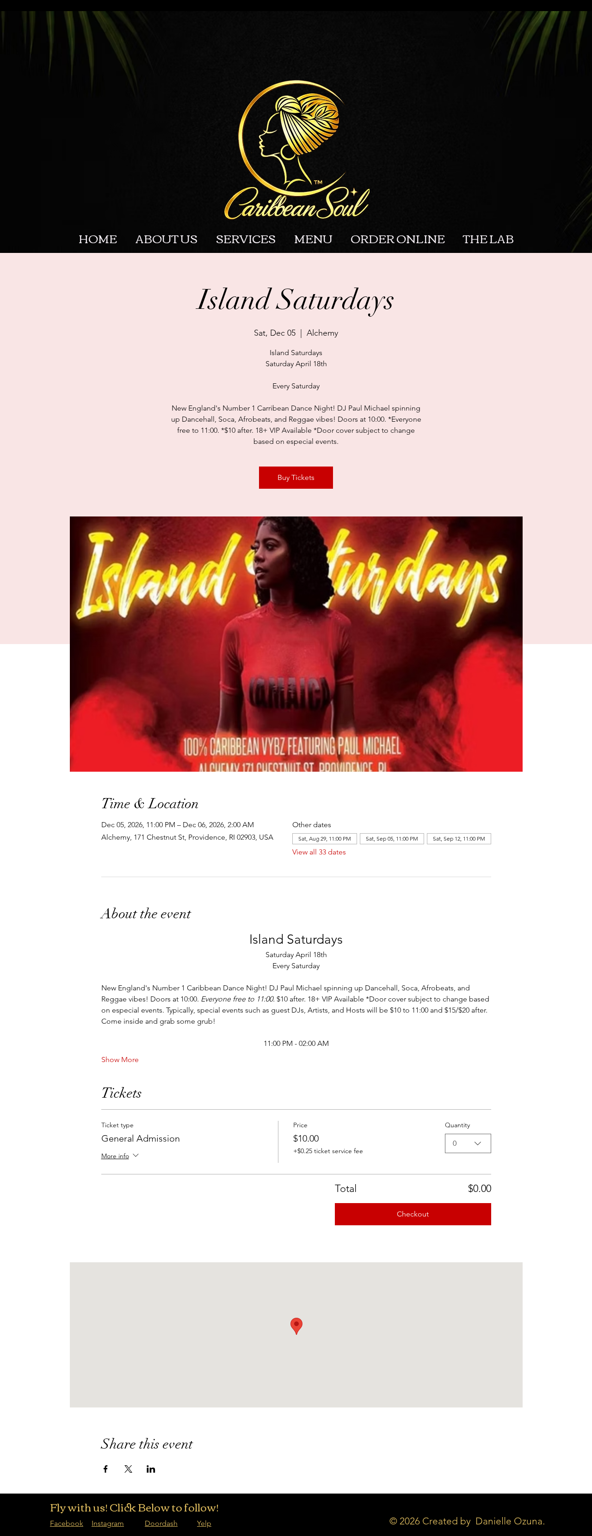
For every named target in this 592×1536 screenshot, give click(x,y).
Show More (120, 1059)
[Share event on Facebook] (105, 1469)
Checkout (413, 1214)
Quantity (457, 1125)
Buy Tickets (296, 477)
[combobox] (468, 1143)
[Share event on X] (128, 1469)
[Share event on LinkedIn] (151, 1469)
